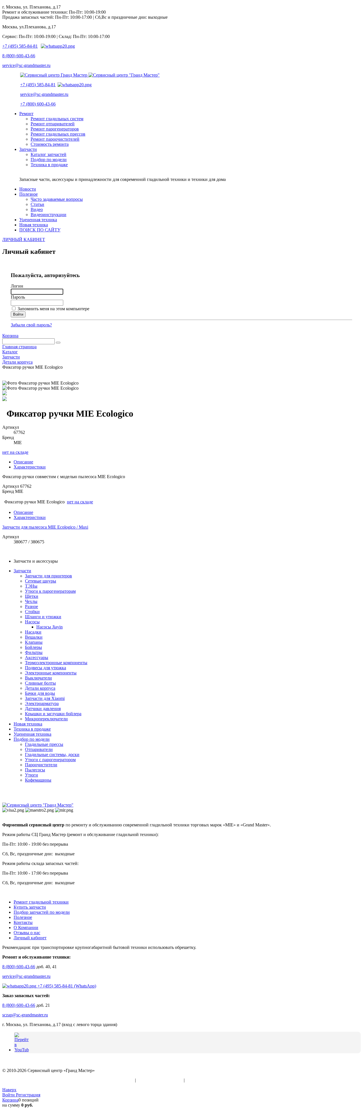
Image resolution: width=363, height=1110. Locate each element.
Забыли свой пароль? (31, 324)
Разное (31, 606)
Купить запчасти (30, 907)
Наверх (9, 1089)
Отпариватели (39, 749)
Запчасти (22, 570)
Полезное (23, 917)
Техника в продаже (32, 729)
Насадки (33, 632)
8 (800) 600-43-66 (18, 55)
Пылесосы (35, 769)
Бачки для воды (40, 693)
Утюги (31, 775)
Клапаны (34, 642)
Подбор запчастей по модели (42, 912)
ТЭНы (31, 586)
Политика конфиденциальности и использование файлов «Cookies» (68, 1080)
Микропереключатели (46, 718)
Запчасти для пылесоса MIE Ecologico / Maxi (45, 527)
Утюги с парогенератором (50, 759)
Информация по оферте (160, 1080)
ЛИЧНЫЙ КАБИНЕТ (23, 239)
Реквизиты (196, 1080)
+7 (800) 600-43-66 (38, 104)
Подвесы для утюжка (45, 667)
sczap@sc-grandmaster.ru (25, 1014)
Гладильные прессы (44, 744)
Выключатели (38, 678)
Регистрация (28, 1094)
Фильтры (34, 652)
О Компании (26, 927)
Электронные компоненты (51, 672)
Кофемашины (38, 780)
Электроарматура (42, 703)
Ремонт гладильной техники (41, 902)
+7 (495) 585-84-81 (20, 46)
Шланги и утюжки (43, 616)
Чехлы (31, 601)
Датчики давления (43, 708)
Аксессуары (36, 657)
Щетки (31, 596)
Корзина (10, 335)
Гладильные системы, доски (52, 754)
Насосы (32, 621)
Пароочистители (41, 764)
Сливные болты (40, 683)
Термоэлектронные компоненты (56, 662)
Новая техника (28, 723)
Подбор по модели (32, 739)
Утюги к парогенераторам (50, 591)
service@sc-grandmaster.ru (26, 65)
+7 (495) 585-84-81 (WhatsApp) (66, 986)
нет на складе (15, 452)
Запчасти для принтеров (48, 575)
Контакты (23, 922)
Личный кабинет (30, 937)
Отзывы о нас (27, 932)
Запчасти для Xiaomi (45, 698)
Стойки (32, 611)
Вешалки (34, 637)
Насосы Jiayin (49, 626)
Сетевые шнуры (40, 581)
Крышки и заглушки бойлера (53, 713)
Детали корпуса (40, 688)
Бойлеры (33, 647)
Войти (9, 1094)
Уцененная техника (32, 734)
